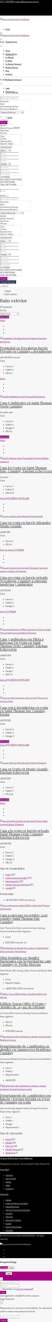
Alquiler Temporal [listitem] (13, 1149)
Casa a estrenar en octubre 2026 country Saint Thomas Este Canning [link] (23, 918)
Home (8, 29)
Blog (7, 71)
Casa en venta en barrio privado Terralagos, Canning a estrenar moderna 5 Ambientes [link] (24, 580)
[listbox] (9, 313)
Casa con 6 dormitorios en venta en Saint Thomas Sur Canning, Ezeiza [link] (24, 710)
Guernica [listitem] (9, 1189)
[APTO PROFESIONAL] (11, 182)
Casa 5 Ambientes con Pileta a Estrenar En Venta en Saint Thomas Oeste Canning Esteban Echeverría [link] (23, 644)
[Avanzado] (1, 116)
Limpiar (4, 119)
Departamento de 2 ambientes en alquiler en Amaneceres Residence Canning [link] (25, 1049)
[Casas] (10, 136)
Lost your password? (24, 1289)
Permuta (4, 550)
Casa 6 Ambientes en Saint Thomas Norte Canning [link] (26, 404)
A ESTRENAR (18, 550)
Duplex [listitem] (8, 1224)
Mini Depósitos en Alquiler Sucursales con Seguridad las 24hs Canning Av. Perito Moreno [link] (25, 961)
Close (11, 1268)
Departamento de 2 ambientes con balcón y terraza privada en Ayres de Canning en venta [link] (25, 1098)
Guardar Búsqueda (8, 282)
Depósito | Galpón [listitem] (13, 1220)
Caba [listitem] (8, 1185)
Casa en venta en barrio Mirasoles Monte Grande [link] (25, 524)
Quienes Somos (11, 42)
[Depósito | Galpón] (10, 143)
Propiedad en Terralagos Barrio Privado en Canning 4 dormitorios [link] (25, 349)
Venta (2, 320)
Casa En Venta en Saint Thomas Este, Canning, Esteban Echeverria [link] (26, 469)
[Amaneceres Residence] (15, 109)
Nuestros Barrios (12, 67)
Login (3, 1292)
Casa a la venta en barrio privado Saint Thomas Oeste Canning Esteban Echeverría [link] (24, 834)
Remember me (9, 1289)
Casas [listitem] (8, 874)
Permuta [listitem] (9, 1146)
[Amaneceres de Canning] (15, 106)
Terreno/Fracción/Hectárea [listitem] (17, 884)
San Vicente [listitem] (11, 1179)
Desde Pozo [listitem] (10, 1152)
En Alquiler (10, 57)
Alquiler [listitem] (9, 1142)
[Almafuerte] (15, 101)
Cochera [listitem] (9, 1230)
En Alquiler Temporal (13, 79)
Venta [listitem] (8, 1139)
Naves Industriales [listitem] (14, 1227)
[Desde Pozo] (7, 130)
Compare (4, 1267)
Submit (3, 1320)
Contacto (9, 117)
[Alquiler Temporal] (7, 128)
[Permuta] (7, 133)
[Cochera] (10, 138)
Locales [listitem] (9, 888)
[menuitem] (8, 88)
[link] (26, 341)
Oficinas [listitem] (9, 1217)
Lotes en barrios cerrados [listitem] (16, 878)
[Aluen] (15, 104)
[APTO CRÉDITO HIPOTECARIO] (11, 179)
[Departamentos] (10, 141)
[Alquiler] (7, 125)
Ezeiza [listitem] (8, 1182)
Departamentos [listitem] (12, 881)
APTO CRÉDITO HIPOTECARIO (17, 498)
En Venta (9, 61)
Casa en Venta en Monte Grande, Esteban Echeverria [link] (24, 771)
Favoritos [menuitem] (15, 127)
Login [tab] (9, 1273)
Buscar (3, 122)
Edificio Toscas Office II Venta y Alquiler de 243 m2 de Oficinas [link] (23, 1005)
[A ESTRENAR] (11, 177)
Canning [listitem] (9, 1175)
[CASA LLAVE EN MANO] (11, 184)
